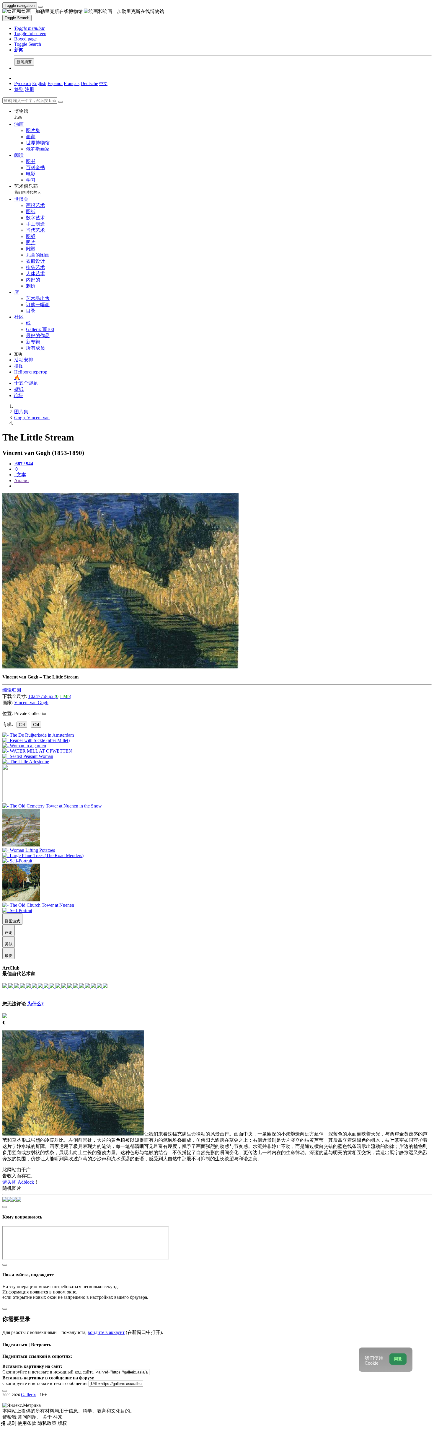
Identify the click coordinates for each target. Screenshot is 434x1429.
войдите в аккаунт (106, 1332)
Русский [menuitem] (22, 83)
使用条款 (27, 1423)
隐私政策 (47, 1423)
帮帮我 (10, 1417)
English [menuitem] (39, 83)
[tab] (23, 463)
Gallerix (28, 1394)
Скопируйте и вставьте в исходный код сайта (48, 1371)
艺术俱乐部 (27, 189)
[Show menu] (40, 7)
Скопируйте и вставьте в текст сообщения (44, 1383)
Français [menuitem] (71, 83)
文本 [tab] (20, 474)
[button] (29, 28)
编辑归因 (11, 690)
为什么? (35, 1003)
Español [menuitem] (55, 83)
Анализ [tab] (21, 480)
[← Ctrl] (25, 761)
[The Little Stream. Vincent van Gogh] (120, 666)
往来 (58, 1417)
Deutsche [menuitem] (89, 83)
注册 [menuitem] (29, 89)
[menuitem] (103, 83)
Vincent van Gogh (31, 702)
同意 (398, 1359)
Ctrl (22, 724)
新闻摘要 (24, 62)
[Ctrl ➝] (52, 805)
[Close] (60, 102)
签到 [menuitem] (19, 89)
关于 (48, 1417)
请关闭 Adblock (18, 1182)
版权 (62, 1423)
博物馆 (21, 114)
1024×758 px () (49, 696)
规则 (12, 1423)
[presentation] (223, 486)
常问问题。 (30, 1417)
